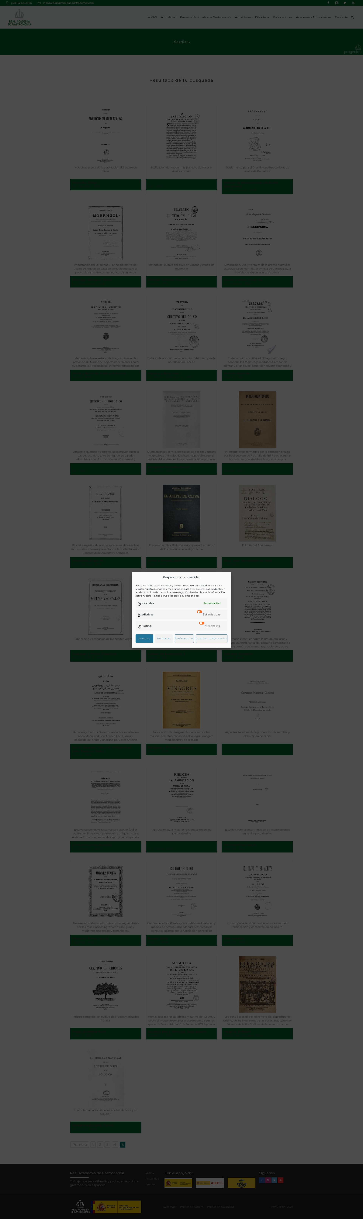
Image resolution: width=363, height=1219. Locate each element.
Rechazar (164, 638)
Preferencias (184, 638)
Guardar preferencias (211, 638)
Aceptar (144, 638)
